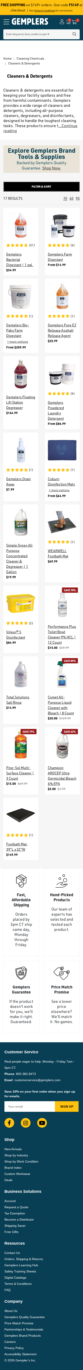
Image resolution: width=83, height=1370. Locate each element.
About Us (10, 1311)
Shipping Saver (15, 1225)
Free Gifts (11, 1232)
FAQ (7, 1290)
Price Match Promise (18, 1323)
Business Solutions (22, 1191)
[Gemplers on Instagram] (26, 1123)
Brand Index (12, 1167)
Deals (8, 1180)
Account (10, 1201)
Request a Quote (16, 1207)
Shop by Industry (16, 1155)
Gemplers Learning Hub (21, 1265)
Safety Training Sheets (20, 1271)
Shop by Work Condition (21, 1161)
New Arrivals (13, 1149)
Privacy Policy (14, 1348)
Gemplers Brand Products (22, 1335)
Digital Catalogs (15, 1277)
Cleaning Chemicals (30, 58)
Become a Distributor (19, 1219)
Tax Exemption (14, 1213)
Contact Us (12, 1253)
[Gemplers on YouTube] (42, 1123)
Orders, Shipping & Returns (23, 1259)
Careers (10, 1342)
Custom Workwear (17, 1174)
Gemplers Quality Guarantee (24, 1317)
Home (7, 58)
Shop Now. (51, 168)
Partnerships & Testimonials (23, 1329)
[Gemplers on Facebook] (9, 1123)
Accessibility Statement (20, 1354)
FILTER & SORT (41, 186)
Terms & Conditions (44, 10)
